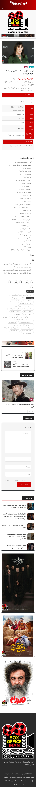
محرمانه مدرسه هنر (26, 328)
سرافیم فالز (19, 320)
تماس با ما (31, 767)
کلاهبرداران (28, 325)
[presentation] (29, 411)
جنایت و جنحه (27, 309)
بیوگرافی (32, 67)
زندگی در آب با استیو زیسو (10, 317)
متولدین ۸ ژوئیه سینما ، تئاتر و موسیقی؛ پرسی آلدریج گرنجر (22, 365)
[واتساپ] (10, 282)
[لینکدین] (32, 287)
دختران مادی (28, 314)
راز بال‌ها (18, 314)
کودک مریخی (17, 325)
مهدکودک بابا (14, 331)
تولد (26, 67)
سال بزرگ (28, 320)
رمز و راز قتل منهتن (26, 317)
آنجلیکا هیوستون (26, 301)
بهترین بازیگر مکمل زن (25, 303)
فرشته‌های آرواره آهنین (25, 322)
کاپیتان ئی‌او (12, 322)
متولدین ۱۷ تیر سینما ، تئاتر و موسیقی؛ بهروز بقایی (14, 356)
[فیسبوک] (21, 282)
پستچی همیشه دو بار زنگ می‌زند (22, 306)
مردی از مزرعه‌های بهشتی (10, 328)
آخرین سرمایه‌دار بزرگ (17, 298)
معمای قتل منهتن (26, 331)
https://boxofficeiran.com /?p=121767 (21, 295)
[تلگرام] (16, 282)
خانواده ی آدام (27, 312)
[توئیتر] (27, 282)
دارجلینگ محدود (15, 312)
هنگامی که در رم (27, 333)
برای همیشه (15, 301)
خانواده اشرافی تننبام (14, 309)
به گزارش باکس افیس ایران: (26, 79)
